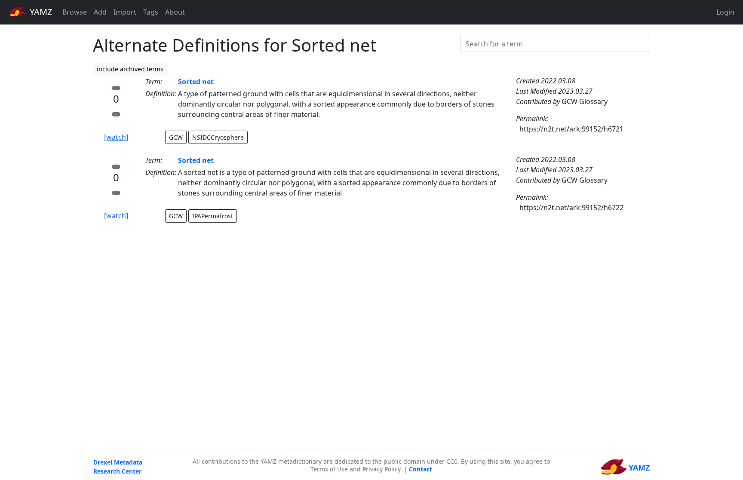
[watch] (116, 137)
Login (725, 12)
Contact (420, 469)
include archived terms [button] (130, 69)
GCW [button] (176, 137)
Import (125, 12)
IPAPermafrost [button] (212, 216)
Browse (74, 12)
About (175, 12)
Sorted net (196, 81)
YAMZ (40, 12)
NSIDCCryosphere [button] (218, 137)
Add (100, 12)
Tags (150, 12)
